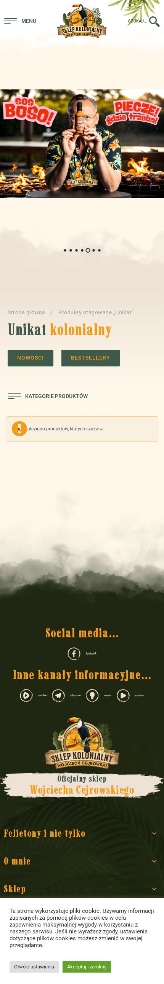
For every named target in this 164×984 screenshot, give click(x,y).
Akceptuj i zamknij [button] (86, 967)
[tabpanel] (82, 144)
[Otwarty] (20, 21)
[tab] (65, 250)
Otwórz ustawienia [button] (34, 967)
